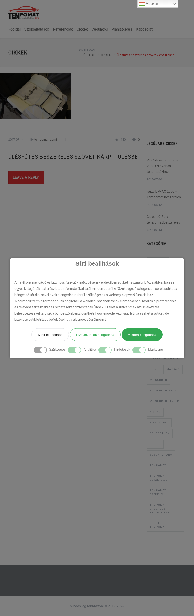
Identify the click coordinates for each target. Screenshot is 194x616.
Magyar (151, 3)
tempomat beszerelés (159, 478)
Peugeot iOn (160, 433)
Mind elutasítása (50, 334)
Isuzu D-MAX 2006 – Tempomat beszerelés (164, 194)
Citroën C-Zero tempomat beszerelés (163, 219)
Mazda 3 (173, 369)
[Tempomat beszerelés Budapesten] (23, 12)
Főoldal (14, 29)
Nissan (155, 412)
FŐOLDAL (88, 55)
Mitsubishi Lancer (164, 401)
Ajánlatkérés (122, 29)
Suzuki (155, 444)
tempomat (158, 465)
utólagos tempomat (158, 525)
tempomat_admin (46, 139)
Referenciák (63, 29)
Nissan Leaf (159, 422)
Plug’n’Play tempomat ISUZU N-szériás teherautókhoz (163, 166)
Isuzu (154, 369)
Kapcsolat (144, 29)
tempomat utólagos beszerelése (159, 508)
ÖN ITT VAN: (87, 50)
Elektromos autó (164, 358)
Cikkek (82, 29)
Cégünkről (100, 29)
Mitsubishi (158, 379)
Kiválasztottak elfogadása (95, 334)
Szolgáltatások (36, 29)
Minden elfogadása (142, 334)
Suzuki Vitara (161, 454)
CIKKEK (17, 53)
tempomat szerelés (158, 492)
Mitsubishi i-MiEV (163, 390)
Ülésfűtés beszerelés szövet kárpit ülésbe (73, 157)
